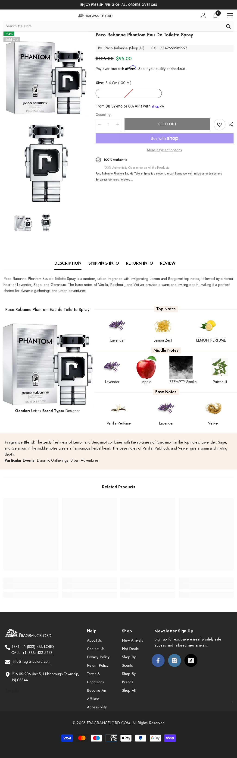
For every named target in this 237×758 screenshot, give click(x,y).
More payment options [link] (164, 150)
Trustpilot (12, 690)
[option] (118, 5)
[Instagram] (174, 660)
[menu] (230, 15)
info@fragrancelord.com (31, 661)
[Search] (228, 26)
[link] (30, 586)
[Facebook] (158, 660)
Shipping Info (103, 263)
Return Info (139, 263)
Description (67, 263)
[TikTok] (190, 660)
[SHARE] (229, 124)
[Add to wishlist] (219, 124)
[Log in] (203, 15)
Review (168, 263)
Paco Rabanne (116, 48)
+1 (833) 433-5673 (37, 652)
